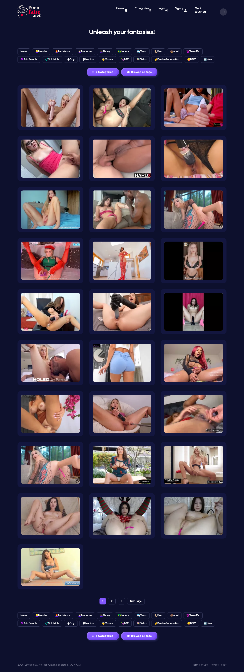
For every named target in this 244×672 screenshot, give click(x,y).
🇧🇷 (123, 52)
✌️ (166, 59)
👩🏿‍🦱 (105, 52)
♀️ (29, 59)
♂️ (52, 59)
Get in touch (198, 12)
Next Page (136, 601)
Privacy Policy (218, 664)
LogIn (161, 10)
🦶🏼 (158, 52)
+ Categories (104, 72)
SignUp (179, 10)
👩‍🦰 (62, 52)
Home (120, 10)
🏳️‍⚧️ (141, 52)
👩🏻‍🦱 (85, 52)
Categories (142, 10)
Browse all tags (141, 72)
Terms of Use (200, 664)
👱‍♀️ (41, 52)
